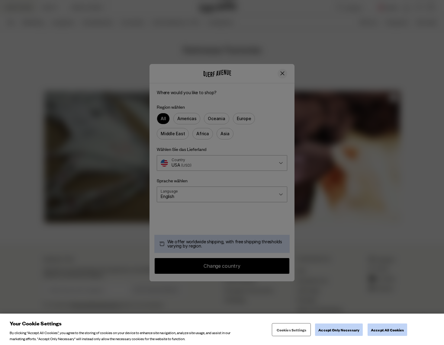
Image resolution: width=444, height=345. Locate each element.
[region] (222, 329)
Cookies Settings (291, 330)
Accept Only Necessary (338, 330)
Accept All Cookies (387, 330)
